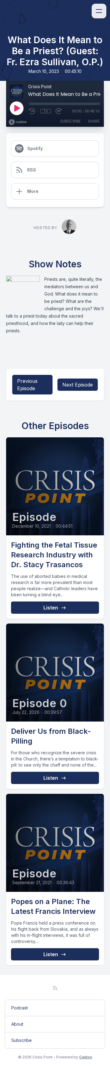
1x (46, 111)
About (17, 1024)
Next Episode (77, 385)
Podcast (19, 1007)
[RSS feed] (55, 987)
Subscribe (70, 121)
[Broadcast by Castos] (18, 122)
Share (94, 121)
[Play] (16, 108)
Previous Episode (27, 384)
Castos (85, 1057)
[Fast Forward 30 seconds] (59, 111)
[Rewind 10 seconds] (32, 111)
